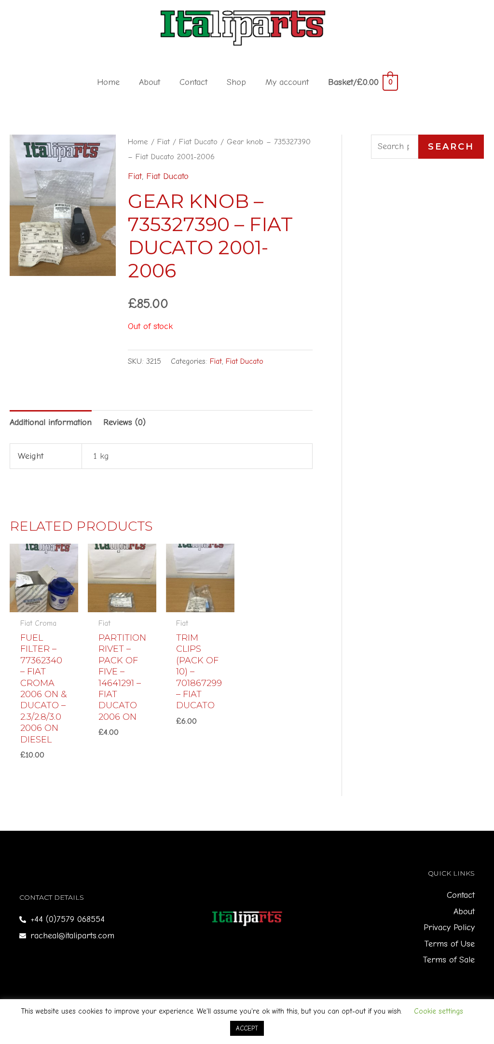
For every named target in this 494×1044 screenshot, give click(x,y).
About (149, 82)
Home (108, 82)
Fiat (163, 141)
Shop (236, 82)
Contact (193, 82)
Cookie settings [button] (438, 1011)
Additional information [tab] (51, 422)
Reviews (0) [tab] (124, 422)
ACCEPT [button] (247, 1028)
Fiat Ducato (198, 141)
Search (451, 146)
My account (287, 82)
